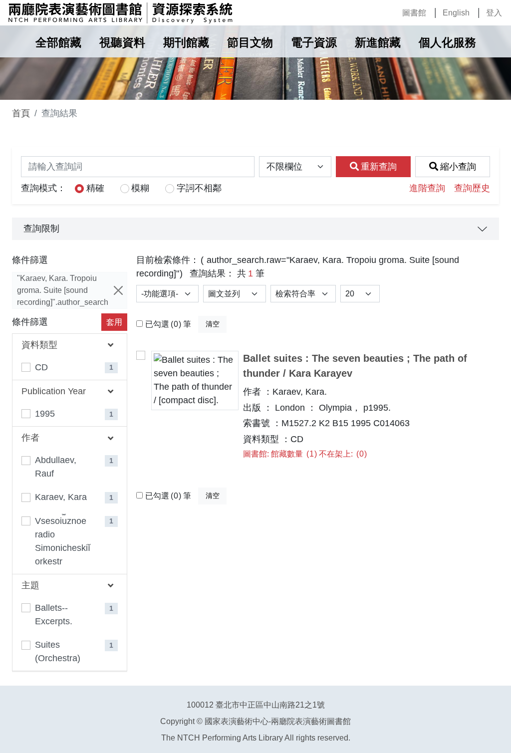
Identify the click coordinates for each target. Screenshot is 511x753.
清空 (213, 324)
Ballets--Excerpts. (53, 614)
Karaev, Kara (61, 497)
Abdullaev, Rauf (55, 467)
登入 (494, 12)
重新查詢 (379, 167)
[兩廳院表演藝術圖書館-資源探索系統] (120, 12)
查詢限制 (41, 229)
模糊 (140, 188)
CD (41, 367)
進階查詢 (427, 188)
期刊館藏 (186, 42)
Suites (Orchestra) (57, 651)
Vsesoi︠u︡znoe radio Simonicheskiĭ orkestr (62, 541)
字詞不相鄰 (199, 188)
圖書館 (414, 12)
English (456, 12)
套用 (114, 322)
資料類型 (39, 345)
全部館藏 (58, 42)
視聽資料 (122, 42)
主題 (30, 585)
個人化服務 (447, 42)
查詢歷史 (472, 188)
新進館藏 (378, 42)
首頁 (21, 113)
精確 (95, 188)
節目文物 (250, 42)
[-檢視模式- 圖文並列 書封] (234, 293)
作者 (30, 438)
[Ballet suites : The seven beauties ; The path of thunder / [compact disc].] (195, 380)
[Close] (118, 290)
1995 (45, 414)
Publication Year (53, 391)
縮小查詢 (458, 167)
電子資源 (314, 42)
